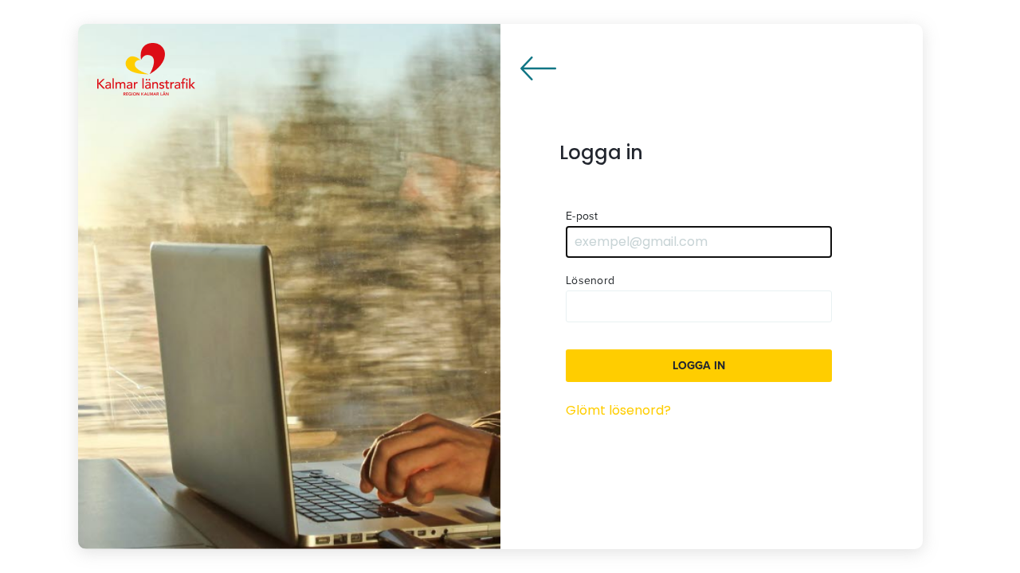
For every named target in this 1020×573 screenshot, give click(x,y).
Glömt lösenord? (618, 410)
